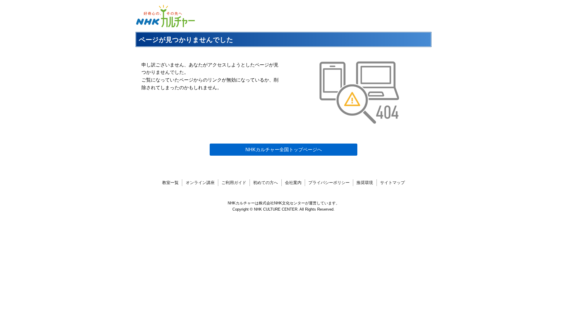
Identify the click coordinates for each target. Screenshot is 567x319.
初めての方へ (265, 182)
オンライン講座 (200, 182)
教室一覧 (170, 182)
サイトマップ (392, 182)
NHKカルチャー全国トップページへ (283, 149)
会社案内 (293, 182)
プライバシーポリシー (329, 182)
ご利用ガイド (233, 182)
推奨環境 (364, 182)
